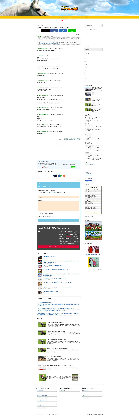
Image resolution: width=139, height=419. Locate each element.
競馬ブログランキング (88, 165)
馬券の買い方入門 (40, 402)
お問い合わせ (54, 414)
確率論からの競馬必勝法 (41, 407)
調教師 (85, 64)
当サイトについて (39, 414)
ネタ (85, 81)
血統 (85, 73)
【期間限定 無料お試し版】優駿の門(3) (91, 263)
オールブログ (87, 172)
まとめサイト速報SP (88, 175)
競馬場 (85, 67)
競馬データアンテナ (40, 405)
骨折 (52, 171)
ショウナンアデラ (44, 171)
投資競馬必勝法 (39, 392)
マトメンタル (87, 170)
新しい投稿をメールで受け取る (46, 216)
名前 (39, 195)
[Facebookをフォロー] (59, 176)
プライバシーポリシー (52, 192)
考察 (85, 70)
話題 (85, 56)
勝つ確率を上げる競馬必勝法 (42, 397)
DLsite (100, 269)
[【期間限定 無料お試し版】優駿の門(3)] (93, 254)
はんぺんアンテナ (88, 173)
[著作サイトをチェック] (54, 176)
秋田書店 (86, 264)
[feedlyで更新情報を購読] (61, 176)
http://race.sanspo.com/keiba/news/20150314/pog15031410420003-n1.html (49, 43)
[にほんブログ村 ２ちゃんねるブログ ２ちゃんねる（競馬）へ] (59, 166)
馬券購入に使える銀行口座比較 (42, 395)
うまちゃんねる (87, 181)
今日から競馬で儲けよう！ (41, 400)
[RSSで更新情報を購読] (64, 176)
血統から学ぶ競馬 (40, 390)
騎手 (85, 58)
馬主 (85, 75)
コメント (40, 200)
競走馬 (39, 171)
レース (85, 78)
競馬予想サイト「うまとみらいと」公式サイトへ (59, 247)
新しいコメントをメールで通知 (46, 213)
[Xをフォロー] (56, 176)
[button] (101, 25)
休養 (49, 171)
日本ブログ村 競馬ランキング (90, 164)
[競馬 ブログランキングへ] (45, 166)
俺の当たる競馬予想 (88, 180)
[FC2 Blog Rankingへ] (73, 166)
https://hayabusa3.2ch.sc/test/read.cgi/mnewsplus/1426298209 (71, 139)
